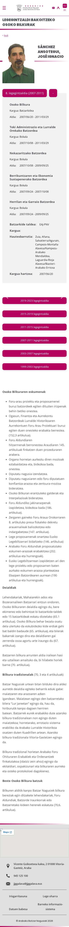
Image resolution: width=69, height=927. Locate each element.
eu (65, 5)
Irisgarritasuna (18, 896)
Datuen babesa (18, 909)
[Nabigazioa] (4, 7)
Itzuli (6, 35)
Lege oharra (50, 896)
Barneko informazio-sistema (50, 907)
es (65, 10)
